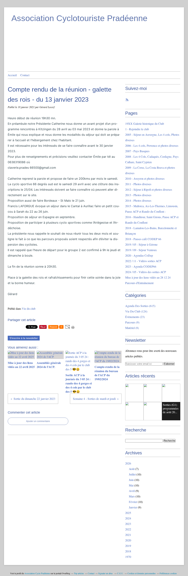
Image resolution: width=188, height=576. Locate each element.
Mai (131, 485)
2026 (128, 463)
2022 (128, 529)
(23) (135, 317)
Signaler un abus (105, 573)
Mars (132, 496)
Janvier (133, 507)
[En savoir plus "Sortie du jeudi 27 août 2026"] (134, 393)
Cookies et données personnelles (141, 573)
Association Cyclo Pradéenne (37, 573)
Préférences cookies (168, 573)
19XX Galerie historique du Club (144, 123)
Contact (24, 75)
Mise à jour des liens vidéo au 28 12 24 (148, 277)
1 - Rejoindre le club (137, 129)
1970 (128, 557)
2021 (128, 535)
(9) (132, 322)
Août (132, 469)
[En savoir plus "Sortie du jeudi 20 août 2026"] (171, 393)
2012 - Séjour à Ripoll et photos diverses (148, 189)
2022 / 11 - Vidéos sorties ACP (143, 261)
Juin (131, 480)
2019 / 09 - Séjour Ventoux (141, 250)
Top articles (79, 573)
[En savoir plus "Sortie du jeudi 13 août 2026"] (153, 411)
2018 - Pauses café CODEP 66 (143, 239)
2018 (128, 551)
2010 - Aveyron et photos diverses (144, 178)
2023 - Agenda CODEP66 (140, 266)
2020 (128, 540)
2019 (128, 546)
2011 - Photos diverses (138, 184)
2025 (128, 513)
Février (133, 502)
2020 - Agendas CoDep (139, 255)
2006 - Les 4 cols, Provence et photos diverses (151, 145)
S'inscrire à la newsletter (24, 338)
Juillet (132, 474)
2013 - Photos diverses (138, 195)
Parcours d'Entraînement (139, 283)
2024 (128, 518)
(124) (136, 311)
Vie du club (28, 308)
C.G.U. (120, 573)
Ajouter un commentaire (38, 421)
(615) (140, 306)
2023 (128, 524)
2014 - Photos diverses (138, 200)
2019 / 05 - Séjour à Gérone (141, 244)
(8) (132, 328)
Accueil (12, 75)
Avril (132, 491)
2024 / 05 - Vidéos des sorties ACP (145, 272)
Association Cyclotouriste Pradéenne (79, 18)
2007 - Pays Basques (137, 151)
